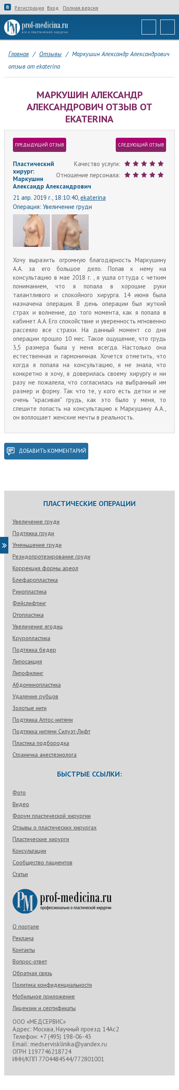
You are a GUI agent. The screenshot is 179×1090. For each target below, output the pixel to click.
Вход (53, 7)
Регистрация (29, 7)
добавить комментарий (52, 450)
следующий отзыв (141, 145)
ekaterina (93, 197)
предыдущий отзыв (39, 145)
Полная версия (80, 7)
